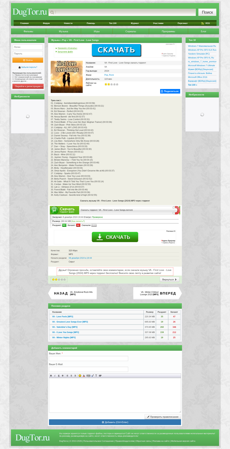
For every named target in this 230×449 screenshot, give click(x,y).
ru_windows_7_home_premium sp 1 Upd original (202, 62)
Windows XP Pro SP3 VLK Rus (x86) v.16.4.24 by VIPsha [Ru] (202, 50)
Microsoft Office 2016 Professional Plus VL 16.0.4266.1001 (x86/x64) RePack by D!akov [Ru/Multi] (201, 77)
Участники (158, 23)
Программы (168, 31)
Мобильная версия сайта (183, 441)
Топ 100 (113, 23)
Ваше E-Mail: (56, 364)
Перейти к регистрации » (29, 86)
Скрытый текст (88, 376)
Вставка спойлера (100, 376)
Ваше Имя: (56, 353)
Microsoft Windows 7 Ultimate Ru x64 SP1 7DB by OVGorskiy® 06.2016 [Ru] (201, 66)
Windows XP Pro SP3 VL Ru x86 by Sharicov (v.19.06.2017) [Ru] (202, 58)
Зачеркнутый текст (63, 376)
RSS (208, 23)
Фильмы (28, 31)
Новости (68, 23)
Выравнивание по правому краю (75, 376)
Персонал (183, 23)
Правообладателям (124, 441)
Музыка (63, 31)
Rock (111, 75)
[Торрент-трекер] (29, 12)
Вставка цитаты (92, 376)
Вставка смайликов (80, 376)
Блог (203, 31)
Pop (106, 75)
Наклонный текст (55, 376)
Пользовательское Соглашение (98, 441)
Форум (46, 23)
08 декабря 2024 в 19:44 (80, 258)
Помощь (91, 23)
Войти (29, 60)
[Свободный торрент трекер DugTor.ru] (32, 438)
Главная (24, 23)
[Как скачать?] (78, 221)
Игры (97, 31)
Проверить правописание (164, 416)
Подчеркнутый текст (59, 376)
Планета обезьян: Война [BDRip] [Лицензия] (200, 73)
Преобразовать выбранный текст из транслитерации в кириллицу (96, 376)
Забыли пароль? (29, 67)
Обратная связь (143, 441)
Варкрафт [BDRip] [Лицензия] (202, 81)
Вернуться (168, 279)
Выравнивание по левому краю (67, 376)
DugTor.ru (63, 441)
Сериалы (130, 31)
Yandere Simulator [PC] (198, 54)
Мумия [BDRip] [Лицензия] (200, 69)
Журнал (135, 23)
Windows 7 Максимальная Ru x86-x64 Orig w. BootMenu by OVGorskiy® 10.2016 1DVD (202, 46)
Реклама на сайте (161, 441)
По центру (71, 376)
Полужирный (51, 376)
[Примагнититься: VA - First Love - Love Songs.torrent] (176, 210)
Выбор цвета (84, 376)
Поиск (207, 12)
